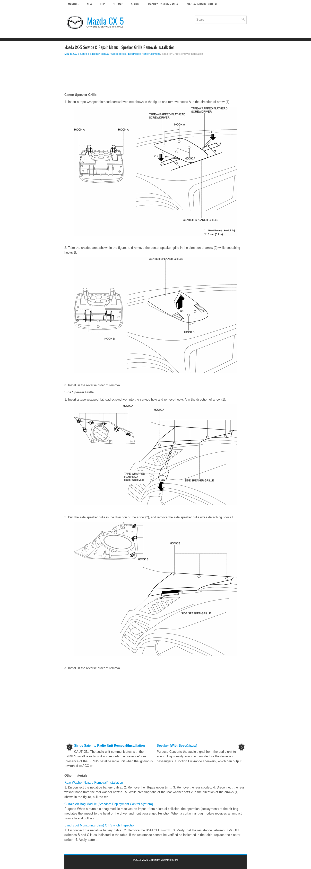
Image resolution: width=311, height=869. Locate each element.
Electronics (134, 53)
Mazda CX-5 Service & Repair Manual (86, 53)
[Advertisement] (155, 75)
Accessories (118, 53)
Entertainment (151, 53)
